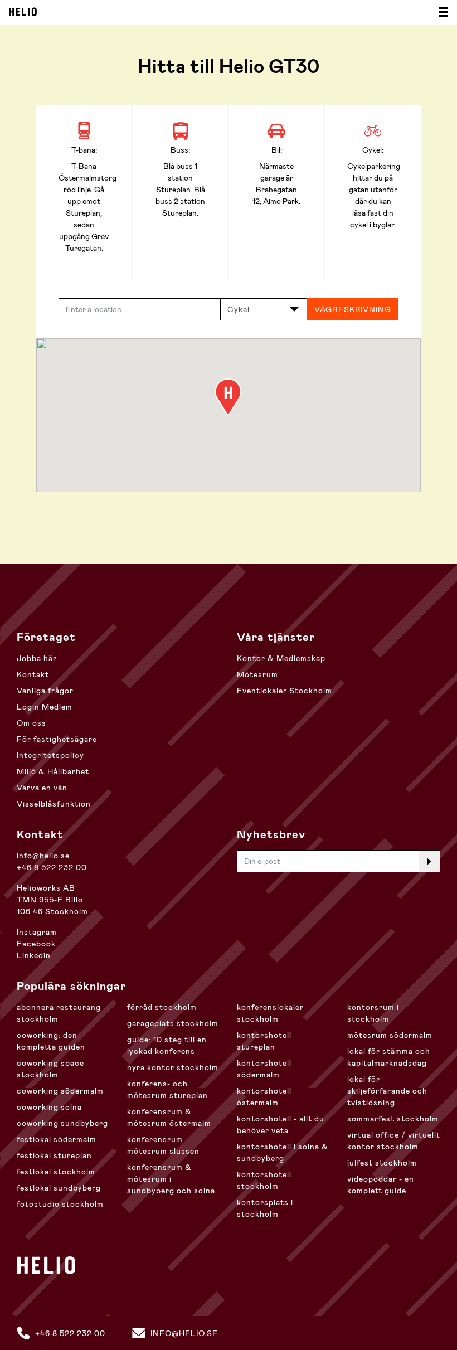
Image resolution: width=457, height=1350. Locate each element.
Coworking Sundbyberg (62, 1123)
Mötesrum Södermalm (389, 1035)
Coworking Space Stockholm (50, 1069)
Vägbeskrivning (352, 309)
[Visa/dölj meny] (440, 12)
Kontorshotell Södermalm (264, 1069)
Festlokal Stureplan (54, 1155)
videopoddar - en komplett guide (380, 1185)
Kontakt (33, 674)
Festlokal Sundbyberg (59, 1188)
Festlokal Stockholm (56, 1172)
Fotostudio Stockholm (60, 1204)
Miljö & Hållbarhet (53, 771)
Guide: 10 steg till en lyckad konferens (167, 1045)
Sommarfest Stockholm (393, 1119)
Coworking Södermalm (60, 1091)
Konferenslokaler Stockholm (270, 1013)
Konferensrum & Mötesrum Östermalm (169, 1117)
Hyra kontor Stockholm (172, 1067)
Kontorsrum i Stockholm (373, 1013)
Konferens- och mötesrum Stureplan (167, 1089)
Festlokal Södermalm (56, 1139)
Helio (23, 11)
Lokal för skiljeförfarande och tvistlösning (387, 1091)
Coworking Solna (49, 1107)
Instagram (37, 932)
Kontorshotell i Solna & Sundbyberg (282, 1152)
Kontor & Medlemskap (281, 658)
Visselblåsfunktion (54, 804)
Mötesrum (257, 674)
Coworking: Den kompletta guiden (51, 1041)
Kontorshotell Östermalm (264, 1097)
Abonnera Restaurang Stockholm (59, 1013)
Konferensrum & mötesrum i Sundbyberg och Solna (171, 1179)
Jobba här (37, 658)
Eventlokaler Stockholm (284, 691)
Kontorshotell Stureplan (264, 1041)
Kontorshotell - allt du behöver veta (280, 1124)
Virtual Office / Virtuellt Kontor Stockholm (393, 1141)
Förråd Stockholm (162, 1007)
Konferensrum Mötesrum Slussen (163, 1145)
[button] (228, 397)
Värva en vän (42, 788)
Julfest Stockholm (382, 1163)
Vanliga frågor (45, 691)
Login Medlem (44, 707)
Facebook (36, 944)
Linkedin (34, 955)
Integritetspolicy (50, 755)
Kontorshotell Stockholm (264, 1180)
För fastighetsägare (57, 739)
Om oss (31, 723)
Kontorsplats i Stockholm (265, 1208)
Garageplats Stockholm (172, 1023)
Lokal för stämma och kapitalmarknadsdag (388, 1057)
